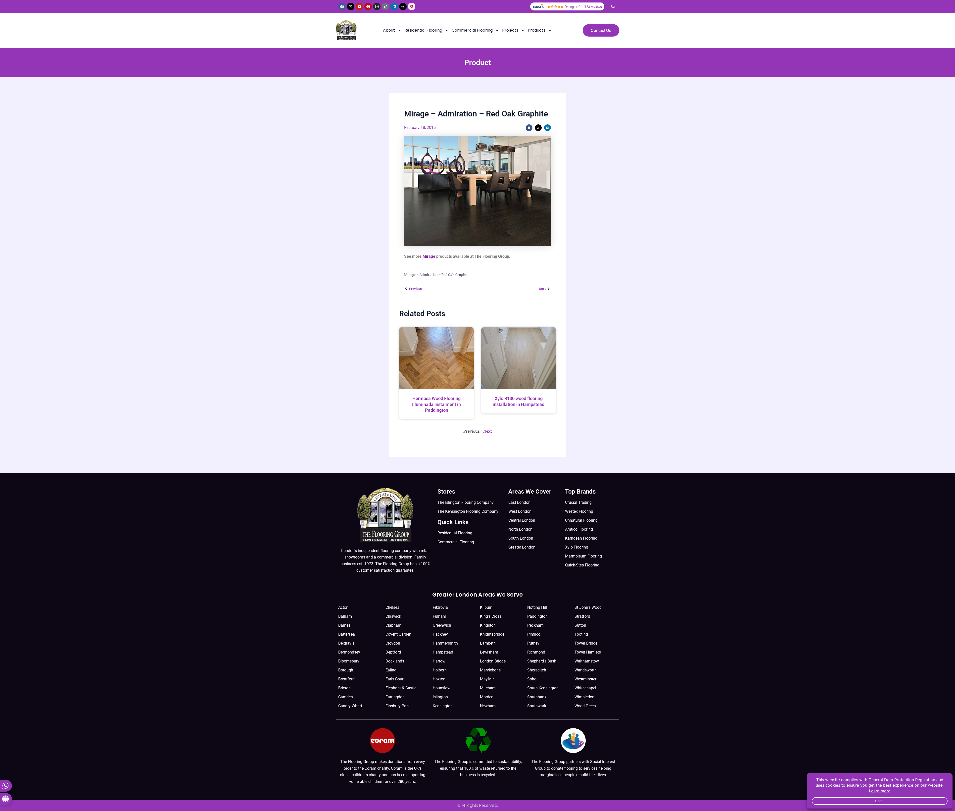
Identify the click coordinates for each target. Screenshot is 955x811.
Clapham (393, 625)
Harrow (439, 661)
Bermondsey (349, 652)
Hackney (440, 634)
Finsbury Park (397, 706)
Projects (510, 30)
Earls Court (395, 679)
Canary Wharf (350, 706)
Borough (345, 670)
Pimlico (533, 634)
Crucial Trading (578, 502)
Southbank (536, 697)
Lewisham (489, 652)
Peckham (535, 625)
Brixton (344, 688)
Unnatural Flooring (581, 520)
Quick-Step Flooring (582, 565)
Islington (440, 697)
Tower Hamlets (587, 652)
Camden (345, 697)
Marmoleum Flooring (583, 556)
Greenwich (442, 625)
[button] (529, 127)
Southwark (536, 706)
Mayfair (487, 679)
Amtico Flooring (579, 529)
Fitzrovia (440, 607)
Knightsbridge (492, 634)
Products (536, 30)
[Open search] (613, 6)
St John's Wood (588, 607)
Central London (521, 520)
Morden (486, 697)
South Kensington (543, 688)
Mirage (429, 256)
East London (519, 502)
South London (520, 538)
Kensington (443, 706)
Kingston (488, 625)
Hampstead (443, 652)
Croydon (392, 643)
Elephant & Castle (400, 688)
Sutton (580, 625)
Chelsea (392, 607)
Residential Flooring (423, 30)
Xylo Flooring (576, 547)
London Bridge (493, 661)
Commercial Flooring (472, 30)
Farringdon (395, 697)
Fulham (439, 616)
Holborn (440, 670)
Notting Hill (537, 607)
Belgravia (346, 643)
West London (519, 511)
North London (520, 529)
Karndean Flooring (581, 538)
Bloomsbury (348, 661)
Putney (533, 643)
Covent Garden (398, 634)
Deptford (393, 652)
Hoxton (439, 679)
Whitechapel (585, 688)
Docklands (394, 661)
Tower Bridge (585, 643)
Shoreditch (536, 670)
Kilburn (486, 607)
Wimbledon (584, 697)
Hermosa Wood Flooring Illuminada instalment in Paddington (436, 404)
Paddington (537, 616)
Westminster (585, 679)
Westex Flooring (579, 511)
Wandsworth (585, 670)
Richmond (536, 652)
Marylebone (490, 670)
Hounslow (441, 688)
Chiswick (393, 616)
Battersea (346, 634)
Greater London (521, 547)
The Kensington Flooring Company (467, 511)
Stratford (582, 616)
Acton (343, 607)
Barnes (344, 625)
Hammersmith (445, 643)
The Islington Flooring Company (465, 502)
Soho (531, 679)
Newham (488, 706)
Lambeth (488, 643)
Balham (345, 616)
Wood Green (585, 706)
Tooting (581, 634)
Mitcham (488, 688)
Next (487, 431)
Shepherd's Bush (541, 661)
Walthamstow (586, 661)
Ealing (390, 670)
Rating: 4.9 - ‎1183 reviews (583, 7)
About (389, 30)
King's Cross (490, 616)
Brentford (346, 679)
